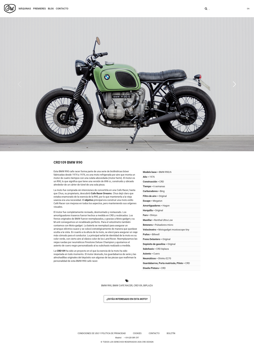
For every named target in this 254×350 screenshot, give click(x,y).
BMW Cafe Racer (123, 285)
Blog (51, 8)
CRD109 (138, 285)
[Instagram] (223, 8)
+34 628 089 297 (131, 337)
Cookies (137, 333)
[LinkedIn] (242, 8)
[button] (234, 84)
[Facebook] (233, 8)
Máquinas (25, 8)
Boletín (171, 333)
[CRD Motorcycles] (10, 8)
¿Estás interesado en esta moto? (127, 299)
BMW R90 (106, 285)
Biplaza (148, 285)
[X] (238, 8)
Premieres (39, 8)
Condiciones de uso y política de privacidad (102, 333)
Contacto (62, 8)
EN (248, 9)
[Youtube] (228, 8)
